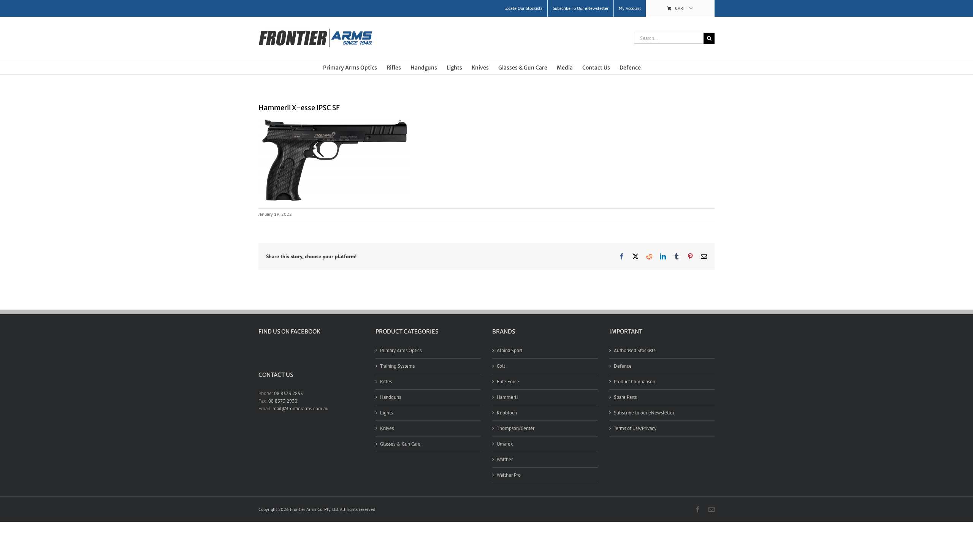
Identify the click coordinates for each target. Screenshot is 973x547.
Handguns (390, 397)
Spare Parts (625, 397)
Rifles (386, 381)
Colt (501, 366)
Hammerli (507, 397)
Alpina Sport (509, 350)
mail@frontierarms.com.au (300, 408)
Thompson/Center (515, 428)
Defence (623, 366)
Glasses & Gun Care (400, 444)
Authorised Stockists (634, 350)
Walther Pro (509, 475)
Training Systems (397, 366)
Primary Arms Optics (401, 350)
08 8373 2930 (282, 401)
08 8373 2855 (288, 393)
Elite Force (508, 381)
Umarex (505, 444)
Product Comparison (634, 381)
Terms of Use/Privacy (635, 428)
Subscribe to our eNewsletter (644, 412)
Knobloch (507, 412)
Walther (505, 459)
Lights (386, 412)
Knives (387, 428)
